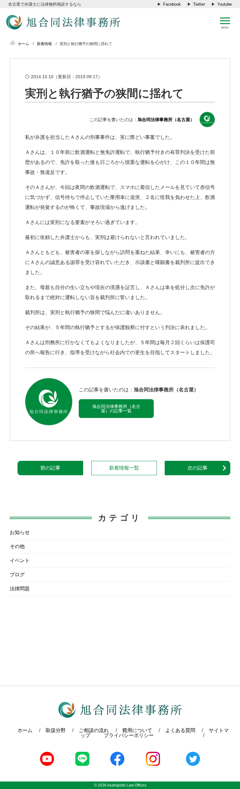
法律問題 (20, 588)
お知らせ (20, 532)
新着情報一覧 (124, 468)
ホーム (25, 730)
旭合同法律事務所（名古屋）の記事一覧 (116, 408)
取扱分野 (56, 730)
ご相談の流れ (94, 730)
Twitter (199, 4)
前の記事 (50, 468)
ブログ (17, 574)
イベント (20, 560)
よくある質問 (180, 730)
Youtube (224, 4)
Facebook (172, 4)
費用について (137, 730)
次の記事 (198, 468)
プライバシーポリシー (129, 735)
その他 (17, 546)
